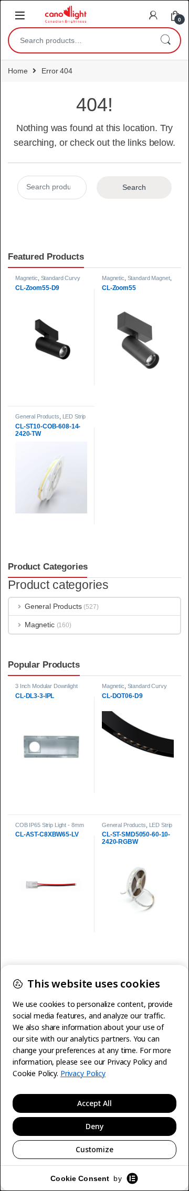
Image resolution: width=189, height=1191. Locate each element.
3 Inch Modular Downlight (46, 686)
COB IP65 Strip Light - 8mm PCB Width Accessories (49, 828)
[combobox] (80, 40)
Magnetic (26, 278)
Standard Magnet (149, 278)
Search (165, 40)
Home (17, 71)
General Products (37, 416)
